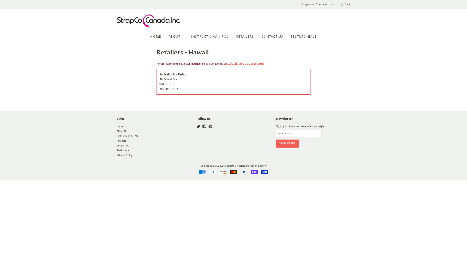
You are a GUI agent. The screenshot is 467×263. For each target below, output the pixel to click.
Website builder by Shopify (251, 165)
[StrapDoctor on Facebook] (204, 127)
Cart (347, 4)
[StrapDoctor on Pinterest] (210, 127)
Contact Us (272, 37)
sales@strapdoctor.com (245, 64)
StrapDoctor (228, 165)
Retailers (245, 37)
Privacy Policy (124, 155)
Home (155, 37)
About (175, 37)
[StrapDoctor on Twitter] (198, 127)
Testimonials (304, 37)
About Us (122, 131)
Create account (325, 4)
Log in (306, 4)
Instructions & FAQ (210, 37)
